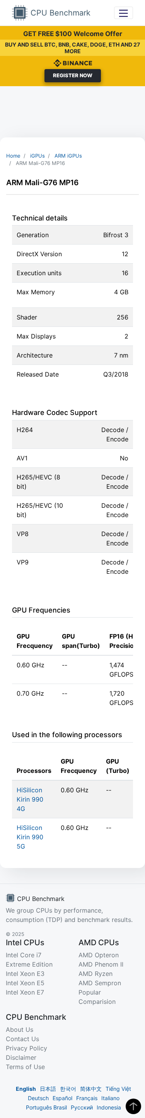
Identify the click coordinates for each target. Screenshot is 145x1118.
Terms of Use (25, 1067)
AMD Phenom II (100, 964)
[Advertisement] (72, 111)
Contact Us (22, 1039)
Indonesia (109, 1107)
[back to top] (133, 1106)
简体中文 (91, 1088)
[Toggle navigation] (123, 13)
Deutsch (38, 1098)
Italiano (110, 1098)
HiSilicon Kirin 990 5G (30, 837)
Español (62, 1098)
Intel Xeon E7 (25, 992)
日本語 (48, 1088)
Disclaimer (21, 1057)
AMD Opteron (98, 955)
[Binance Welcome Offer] (72, 62)
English (26, 1088)
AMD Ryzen (95, 973)
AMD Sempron (99, 983)
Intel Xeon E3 (25, 973)
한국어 (68, 1088)
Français (86, 1098)
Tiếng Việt (118, 1088)
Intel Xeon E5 (25, 983)
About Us (19, 1029)
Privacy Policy (26, 1048)
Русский (82, 1107)
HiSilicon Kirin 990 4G (30, 799)
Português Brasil (46, 1107)
